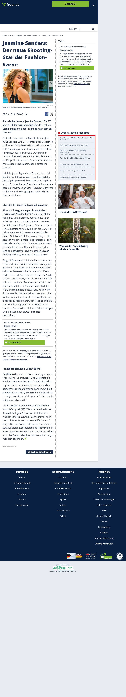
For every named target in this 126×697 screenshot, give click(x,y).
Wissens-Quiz (63, 510)
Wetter (21, 499)
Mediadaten (104, 527)
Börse (22, 477)
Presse (104, 521)
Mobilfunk (70, 4)
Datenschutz (104, 494)
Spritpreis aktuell (22, 483)
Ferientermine (22, 488)
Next (51, 84)
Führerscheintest (63, 488)
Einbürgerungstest (63, 483)
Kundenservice (104, 477)
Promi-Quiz (62, 494)
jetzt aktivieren (14, 342)
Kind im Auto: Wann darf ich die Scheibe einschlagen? (73, 151)
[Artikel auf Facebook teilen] (47, 114)
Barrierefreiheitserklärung (104, 483)
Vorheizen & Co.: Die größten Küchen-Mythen (75, 158)
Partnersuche (21, 505)
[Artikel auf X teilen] (51, 114)
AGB (104, 510)
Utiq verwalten (104, 505)
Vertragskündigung (104, 538)
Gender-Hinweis (104, 516)
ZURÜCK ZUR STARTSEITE (39, 451)
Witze (63, 516)
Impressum (104, 488)
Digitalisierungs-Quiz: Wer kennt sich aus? (73, 177)
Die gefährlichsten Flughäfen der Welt (72, 171)
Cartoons (63, 477)
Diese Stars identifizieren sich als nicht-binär (74, 145)
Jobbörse (22, 494)
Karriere (104, 532)
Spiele (63, 499)
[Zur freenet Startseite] (9, 3)
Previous (5, 84)
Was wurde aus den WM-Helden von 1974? (74, 164)
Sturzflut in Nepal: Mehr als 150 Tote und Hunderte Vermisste (76, 139)
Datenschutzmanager (104, 499)
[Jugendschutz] (63, 568)
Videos (63, 505)
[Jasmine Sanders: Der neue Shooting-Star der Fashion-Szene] (28, 86)
